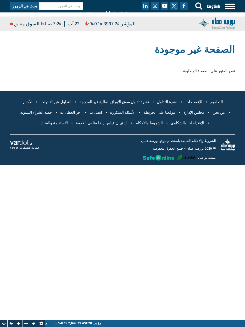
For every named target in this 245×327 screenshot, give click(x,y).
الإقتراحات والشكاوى (187, 123)
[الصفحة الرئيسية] (217, 23)
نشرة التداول (167, 102)
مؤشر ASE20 (95, 323)
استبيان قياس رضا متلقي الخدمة (101, 123)
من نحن (219, 112)
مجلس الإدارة (194, 112)
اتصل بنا (95, 112)
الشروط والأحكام (149, 123)
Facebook (184, 6)
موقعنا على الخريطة (159, 112)
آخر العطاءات (70, 112)
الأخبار (27, 102)
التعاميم (216, 102)
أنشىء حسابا (97, 13)
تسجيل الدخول (123, 13)
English (213, 6)
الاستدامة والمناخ (54, 123)
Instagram (155, 6)
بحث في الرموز (24, 6)
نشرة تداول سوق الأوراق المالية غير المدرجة (114, 102)
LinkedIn (145, 6)
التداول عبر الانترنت (55, 102)
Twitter (174, 6)
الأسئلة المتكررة (122, 112)
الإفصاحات (193, 102)
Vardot (14, 147)
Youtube (164, 6)
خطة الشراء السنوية (36, 112)
